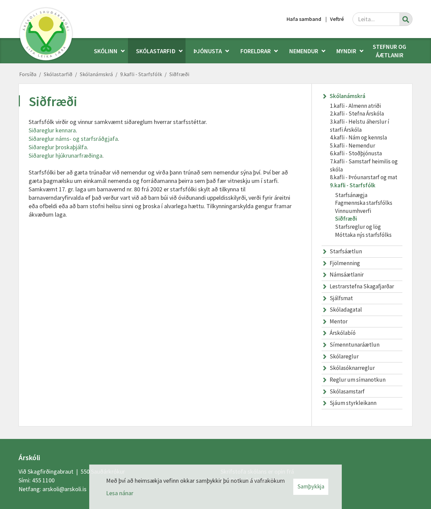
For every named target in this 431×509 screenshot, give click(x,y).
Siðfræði (179, 74)
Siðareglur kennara (52, 130)
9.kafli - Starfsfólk (141, 74)
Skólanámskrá (96, 74)
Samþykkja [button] (310, 486)
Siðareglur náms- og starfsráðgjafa (73, 138)
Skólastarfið (58, 74)
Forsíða (27, 74)
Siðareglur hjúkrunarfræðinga (65, 155)
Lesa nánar (119, 493)
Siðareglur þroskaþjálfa (58, 147)
